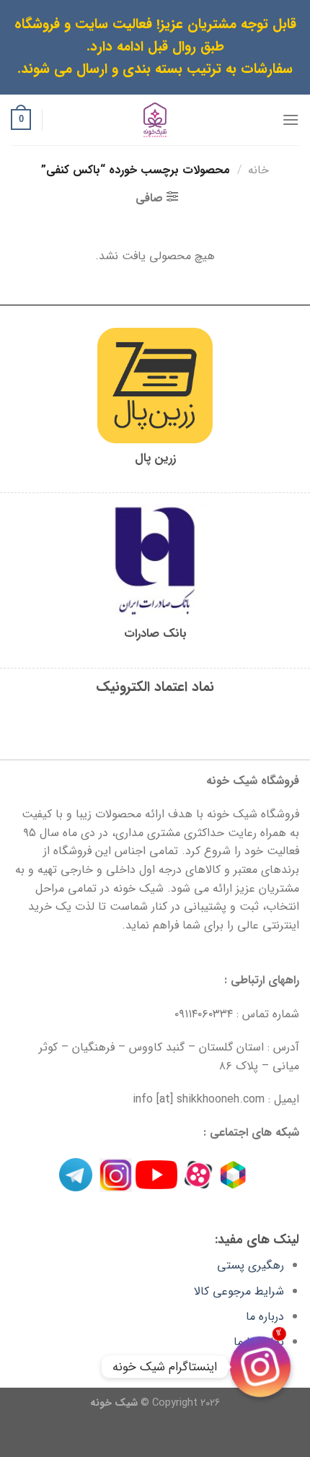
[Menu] (290, 119)
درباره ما (265, 1317)
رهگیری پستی (250, 1265)
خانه (258, 170)
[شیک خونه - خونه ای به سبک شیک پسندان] (155, 120)
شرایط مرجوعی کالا (239, 1291)
